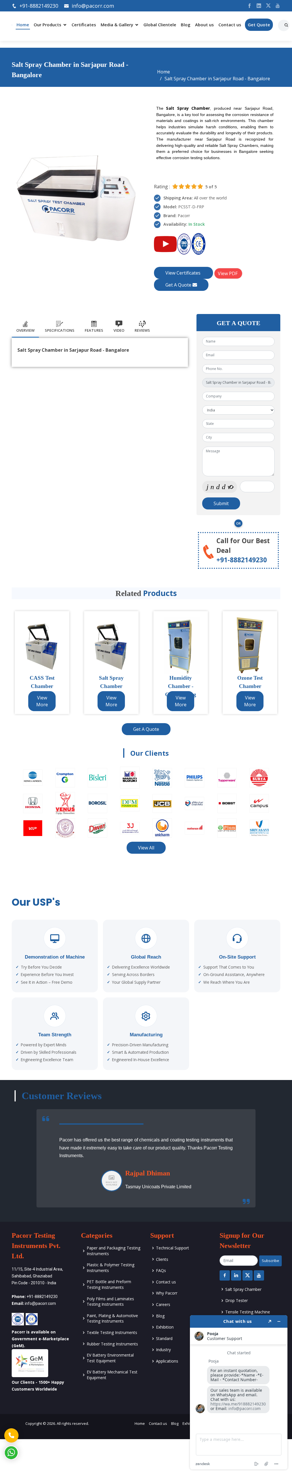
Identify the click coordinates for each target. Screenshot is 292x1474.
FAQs (161, 1270)
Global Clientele (159, 24)
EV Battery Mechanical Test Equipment (112, 1374)
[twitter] (266, 5)
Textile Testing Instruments (112, 1332)
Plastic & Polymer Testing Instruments (110, 1267)
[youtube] (275, 5)
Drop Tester (236, 1300)
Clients (162, 1259)
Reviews (142, 330)
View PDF (228, 273)
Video (118, 330)
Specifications (59, 330)
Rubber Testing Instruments (112, 1344)
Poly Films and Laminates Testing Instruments (110, 1301)
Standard (164, 1338)
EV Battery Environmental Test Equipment (110, 1357)
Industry (163, 1349)
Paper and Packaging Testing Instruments (113, 1250)
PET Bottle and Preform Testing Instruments (109, 1284)
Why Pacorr (166, 1293)
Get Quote (259, 24)
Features (94, 330)
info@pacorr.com (93, 5)
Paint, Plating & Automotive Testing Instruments (112, 1318)
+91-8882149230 (38, 5)
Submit (221, 503)
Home (23, 24)
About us (204, 24)
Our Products (47, 24)
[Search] (287, 23)
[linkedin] (256, 5)
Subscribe (270, 1260)
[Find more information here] (238, 1392)
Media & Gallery (117, 24)
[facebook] (247, 5)
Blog (185, 24)
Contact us (229, 24)
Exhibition (165, 1327)
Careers (163, 1304)
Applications (167, 1361)
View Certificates (183, 273)
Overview (25, 330)
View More (42, 701)
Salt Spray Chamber (243, 1289)
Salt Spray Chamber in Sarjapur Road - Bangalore (217, 78)
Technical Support (172, 1248)
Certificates (84, 24)
